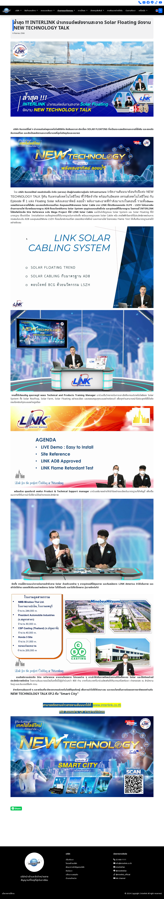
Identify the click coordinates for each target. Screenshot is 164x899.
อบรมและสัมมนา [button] (47, 10)
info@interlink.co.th (123, 863)
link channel (120, 878)
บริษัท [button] (17, 10)
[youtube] (160, 3)
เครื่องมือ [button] (142, 10)
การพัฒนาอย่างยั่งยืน (114, 10)
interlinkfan (120, 867)
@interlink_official (122, 874)
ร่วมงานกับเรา (131, 10)
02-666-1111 (120, 859)
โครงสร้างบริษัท (71, 863)
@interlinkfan (121, 871)
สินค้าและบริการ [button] (30, 10)
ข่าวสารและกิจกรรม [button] (65, 10)
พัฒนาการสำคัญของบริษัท (75, 867)
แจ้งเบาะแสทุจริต (72, 874)
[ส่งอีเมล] (144, 3)
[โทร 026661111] (140, 3)
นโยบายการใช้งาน (8, 893)
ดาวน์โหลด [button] (82, 10)
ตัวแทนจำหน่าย (71, 878)
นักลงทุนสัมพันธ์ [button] (96, 10)
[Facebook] (148, 3)
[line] (152, 3)
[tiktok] (156, 3)
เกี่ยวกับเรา (70, 859)
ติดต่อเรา (69, 871)
